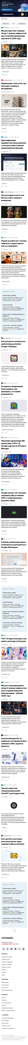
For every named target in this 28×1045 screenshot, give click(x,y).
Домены (4, 1005)
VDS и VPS (4, 1000)
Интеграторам (5, 985)
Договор (4, 969)
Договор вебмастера (7, 990)
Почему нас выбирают (7, 962)
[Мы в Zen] (23, 949)
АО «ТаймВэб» (11, 1035)
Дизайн (4, 128)
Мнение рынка (6, 281)
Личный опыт (5, 71)
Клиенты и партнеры (7, 964)
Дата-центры (5, 1023)
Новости (4, 183)
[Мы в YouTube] (11, 949)
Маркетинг (5, 229)
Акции (3, 974)
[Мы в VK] (7, 949)
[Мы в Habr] (15, 949)
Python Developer (8, 305)
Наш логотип (5, 987)
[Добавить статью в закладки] (10, 42)
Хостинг (4, 997)
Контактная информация (8, 1018)
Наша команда (5, 1020)
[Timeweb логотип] (14, 938)
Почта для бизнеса (6, 1002)
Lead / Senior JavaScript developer (12, 325)
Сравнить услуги (6, 959)
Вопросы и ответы (6, 967)
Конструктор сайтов (7, 957)
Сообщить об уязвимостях (8, 1028)
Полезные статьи (6, 1025)
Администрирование (7, 429)
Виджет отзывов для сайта (8, 1010)
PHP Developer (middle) (9, 295)
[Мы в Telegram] (3, 949)
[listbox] (8, 19)
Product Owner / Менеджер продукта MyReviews (13, 315)
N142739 (11, 1038)
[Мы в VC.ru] (19, 949)
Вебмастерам (5, 982)
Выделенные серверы (7, 1008)
